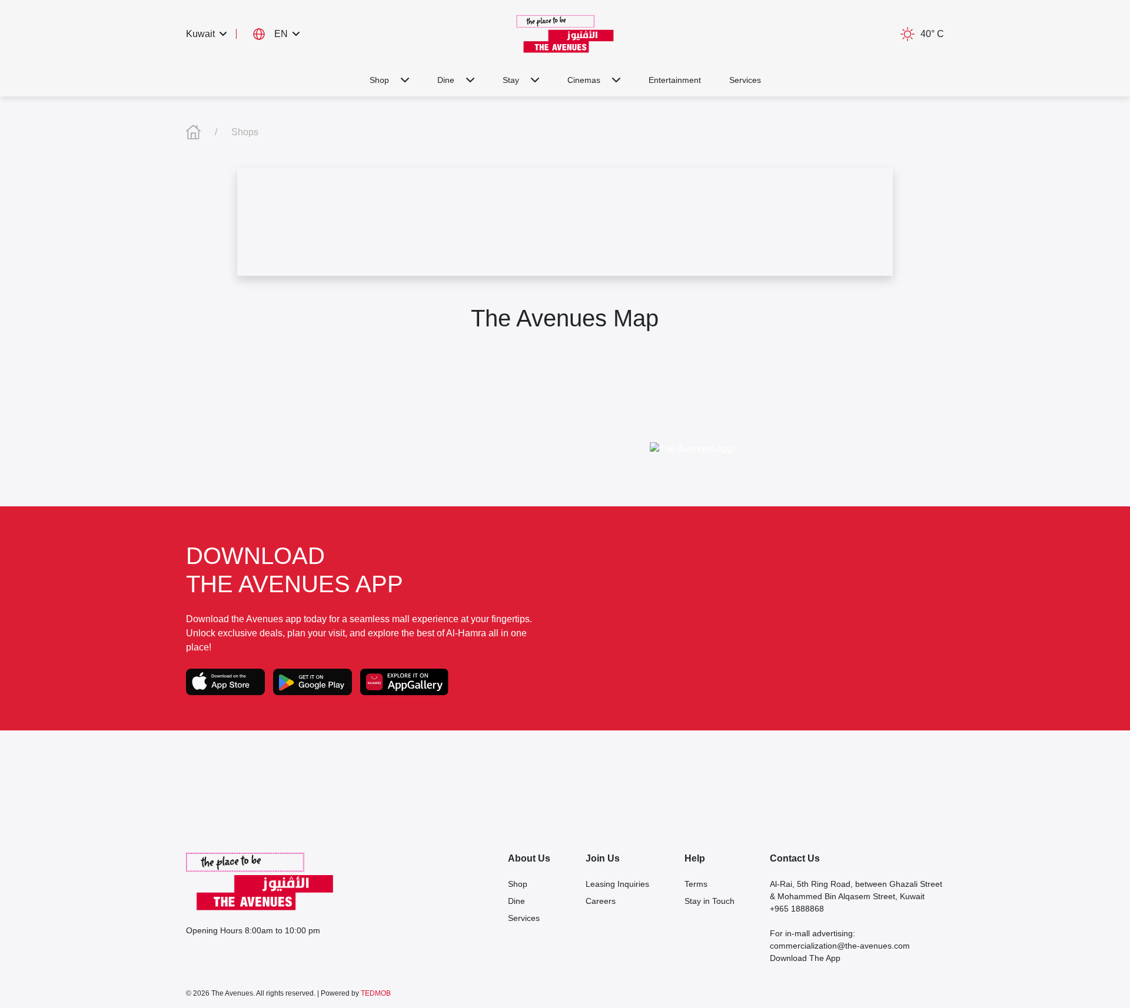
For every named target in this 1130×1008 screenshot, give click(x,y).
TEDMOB (376, 993)
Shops (244, 132)
